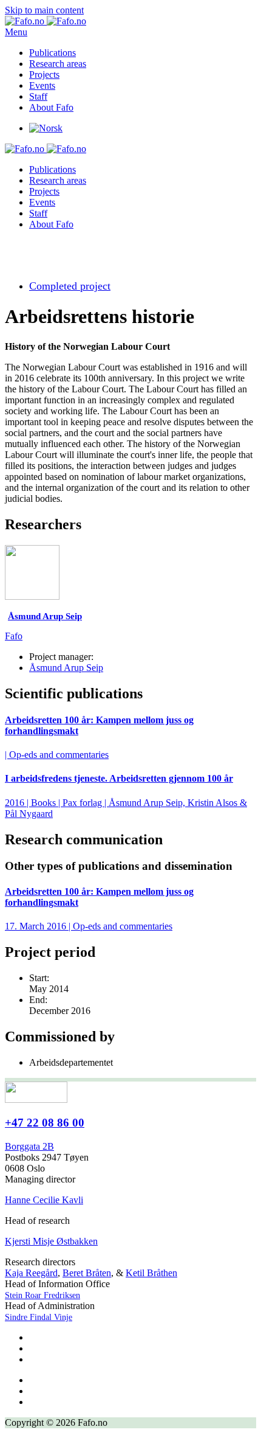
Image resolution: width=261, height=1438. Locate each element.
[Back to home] (45, 21)
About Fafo (51, 107)
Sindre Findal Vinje (38, 1317)
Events (42, 85)
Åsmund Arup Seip (66, 667)
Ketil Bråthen (151, 1273)
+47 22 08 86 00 (44, 1122)
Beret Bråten (87, 1273)
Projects (44, 74)
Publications (52, 52)
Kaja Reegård (31, 1273)
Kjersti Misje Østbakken (51, 1241)
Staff (38, 96)
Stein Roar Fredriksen (42, 1295)
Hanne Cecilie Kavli (44, 1200)
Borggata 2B (29, 1146)
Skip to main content (44, 10)
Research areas (57, 63)
